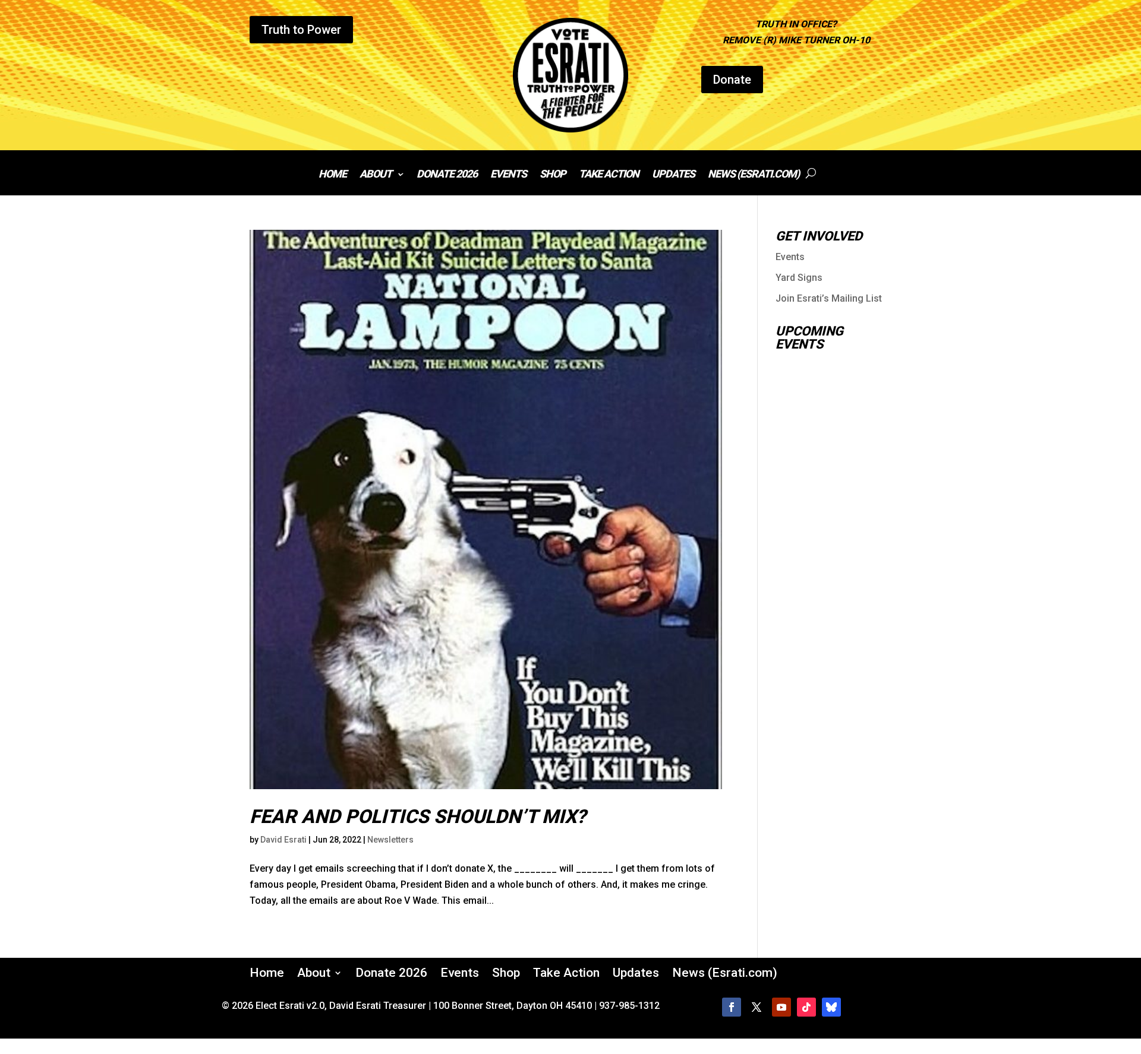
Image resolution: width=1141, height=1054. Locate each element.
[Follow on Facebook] (731, 1007)
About (376, 175)
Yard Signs (799, 277)
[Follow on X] (756, 1007)
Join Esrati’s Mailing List (829, 298)
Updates (673, 175)
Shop (553, 175)
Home (332, 175)
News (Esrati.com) (753, 175)
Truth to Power (301, 30)
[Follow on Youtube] (781, 1007)
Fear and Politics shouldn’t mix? (418, 816)
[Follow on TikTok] (806, 1007)
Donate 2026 (447, 175)
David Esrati (283, 839)
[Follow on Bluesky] (831, 1007)
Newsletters (390, 839)
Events (508, 175)
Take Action (609, 175)
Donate (732, 79)
